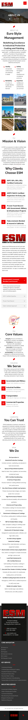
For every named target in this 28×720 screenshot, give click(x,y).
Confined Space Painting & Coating (10, 669)
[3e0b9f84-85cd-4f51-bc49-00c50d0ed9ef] (8, 125)
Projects (5, 651)
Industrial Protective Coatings (8, 671)
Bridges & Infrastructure (7, 698)
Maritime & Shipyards (6, 700)
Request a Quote (7, 658)
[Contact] (23, 715)
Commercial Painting (6, 667)
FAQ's (4, 649)
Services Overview (7, 654)
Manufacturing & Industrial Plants (9, 695)
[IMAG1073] (20, 100)
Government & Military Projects (9, 689)
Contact (5, 656)
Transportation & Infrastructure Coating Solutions (13, 680)
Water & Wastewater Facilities (8, 691)
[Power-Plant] (8, 112)
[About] (14, 715)
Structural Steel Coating (7, 676)
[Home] (4, 715)
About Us (5, 647)
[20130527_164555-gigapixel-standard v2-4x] (20, 112)
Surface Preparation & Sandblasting (10, 678)
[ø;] (8, 100)
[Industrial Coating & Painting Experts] (7, 4)
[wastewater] (20, 125)
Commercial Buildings (7, 693)
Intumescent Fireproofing (7, 673)
